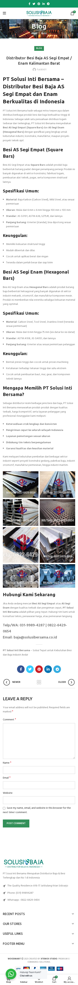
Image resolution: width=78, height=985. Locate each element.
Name (7, 763)
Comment (9, 720)
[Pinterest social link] (38, 3)
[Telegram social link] (48, 3)
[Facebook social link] (29, 3)
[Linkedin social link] (43, 3)
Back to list (39, 682)
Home (34, 33)
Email (7, 778)
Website (7, 793)
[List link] (39, 893)
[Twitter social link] (33, 3)
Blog (44, 33)
